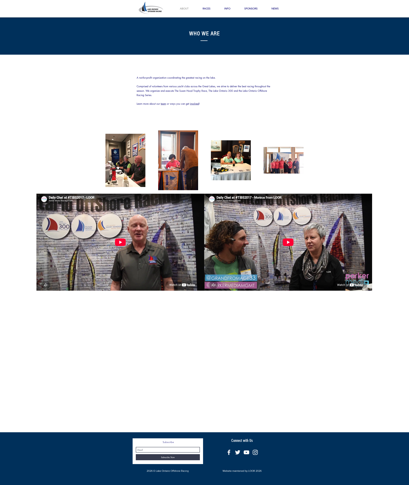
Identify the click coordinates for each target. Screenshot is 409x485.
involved (194, 103)
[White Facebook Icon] (228, 452)
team (163, 103)
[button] (227, 9)
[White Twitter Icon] (237, 452)
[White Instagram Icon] (255, 452)
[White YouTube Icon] (246, 452)
